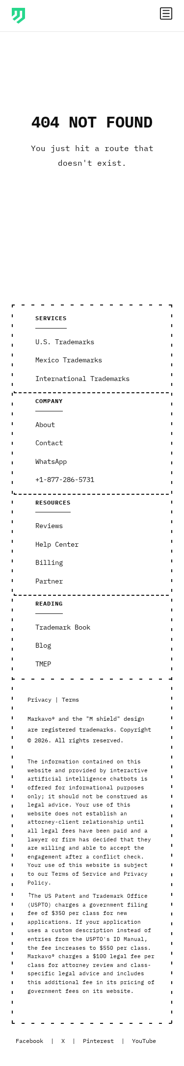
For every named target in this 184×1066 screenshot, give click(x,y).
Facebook (29, 1040)
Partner (49, 581)
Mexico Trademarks (68, 359)
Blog (43, 645)
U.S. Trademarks (64, 341)
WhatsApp (51, 461)
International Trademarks (82, 378)
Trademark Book (62, 627)
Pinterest (98, 1040)
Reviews (49, 525)
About (45, 424)
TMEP (43, 664)
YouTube (144, 1040)
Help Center (57, 544)
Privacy (39, 699)
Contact (49, 442)
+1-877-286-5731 (64, 479)
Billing (49, 562)
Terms (70, 699)
